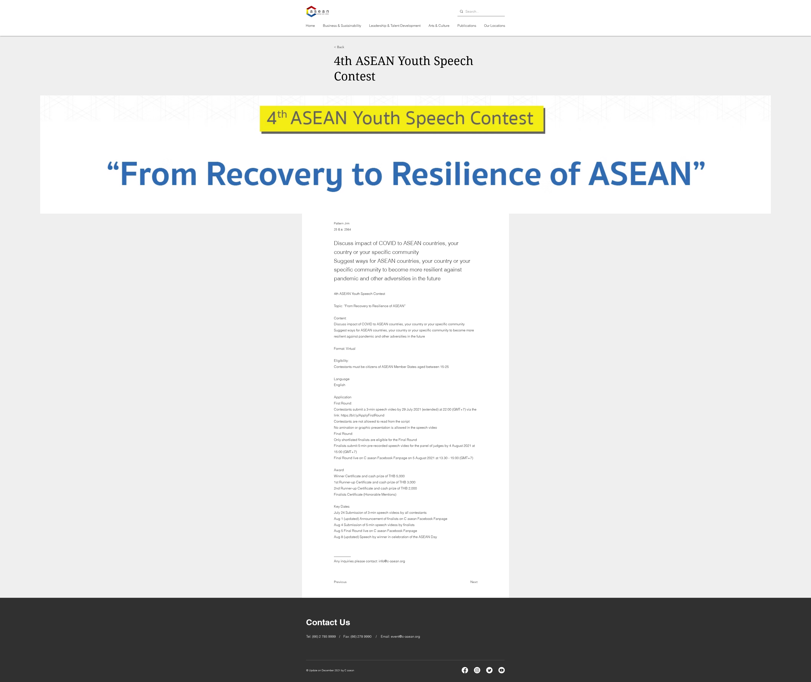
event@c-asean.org (405, 636)
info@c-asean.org (392, 561)
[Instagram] (477, 670)
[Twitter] (489, 670)
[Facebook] (465, 670)
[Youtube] (501, 670)
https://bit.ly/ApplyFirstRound (362, 415)
